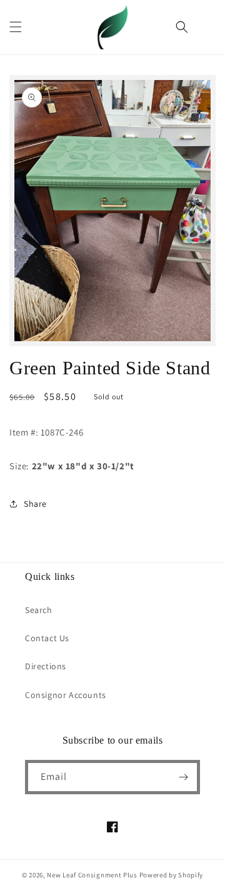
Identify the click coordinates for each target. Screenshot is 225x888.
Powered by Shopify (171, 875)
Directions (45, 666)
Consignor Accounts (65, 695)
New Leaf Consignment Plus (92, 875)
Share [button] (35, 503)
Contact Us (47, 638)
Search (38, 610)
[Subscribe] (183, 777)
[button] (15, 27)
